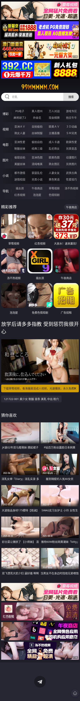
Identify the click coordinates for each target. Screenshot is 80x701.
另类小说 (37, 179)
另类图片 (71, 164)
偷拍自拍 (37, 142)
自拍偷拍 (37, 126)
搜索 (71, 97)
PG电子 (19, 111)
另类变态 (71, 148)
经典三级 (37, 148)
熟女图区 (54, 164)
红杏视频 (19, 195)
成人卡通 (54, 142)
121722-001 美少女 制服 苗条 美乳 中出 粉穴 (31, 399)
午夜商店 (37, 188)
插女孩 (20, 188)
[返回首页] (75, 693)
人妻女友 (54, 173)
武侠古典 (71, 173)
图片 (6, 160)
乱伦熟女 (54, 148)
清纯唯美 (37, 164)
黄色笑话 (54, 179)
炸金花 (37, 117)
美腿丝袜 (19, 164)
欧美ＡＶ (54, 126)
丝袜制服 (37, 133)
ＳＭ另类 (71, 133)
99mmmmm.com (40, 87)
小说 (6, 175)
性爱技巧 (71, 179)
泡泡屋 (37, 195)
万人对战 (54, 111)
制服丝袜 (19, 148)
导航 (6, 191)
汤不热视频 (71, 188)
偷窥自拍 (19, 157)
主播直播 (54, 133)
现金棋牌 (54, 117)
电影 (6, 145)
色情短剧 (54, 195)
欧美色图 (54, 157)
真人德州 (37, 111)
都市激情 (19, 173)
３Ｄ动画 (71, 126)
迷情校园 (19, 179)
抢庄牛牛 (71, 117)
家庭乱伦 (37, 173)
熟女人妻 (19, 133)
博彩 (6, 114)
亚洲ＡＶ (19, 126)
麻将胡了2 (20, 117)
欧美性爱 (71, 142)
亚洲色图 (37, 157)
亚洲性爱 (19, 142)
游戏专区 (71, 111)
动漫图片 (71, 157)
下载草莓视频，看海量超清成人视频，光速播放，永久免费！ (40, 388)
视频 (6, 129)
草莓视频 (54, 188)
